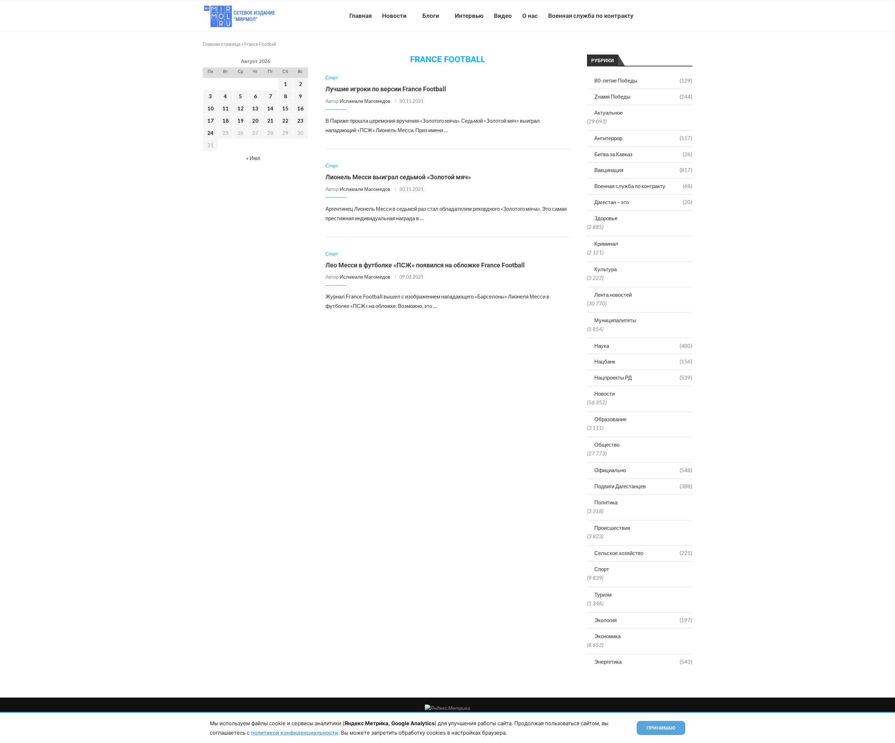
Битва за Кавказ (643, 154)
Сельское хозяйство (643, 553)
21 (270, 120)
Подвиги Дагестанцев (643, 486)
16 (300, 108)
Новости (394, 15)
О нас (530, 15)
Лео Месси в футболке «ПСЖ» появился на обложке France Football (425, 265)
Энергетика (643, 661)
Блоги (430, 15)
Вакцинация (643, 170)
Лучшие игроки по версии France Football (385, 89)
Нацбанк (643, 361)
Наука (643, 345)
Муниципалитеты (615, 320)
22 (285, 120)
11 (225, 108)
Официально (643, 470)
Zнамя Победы (643, 96)
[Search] (688, 15)
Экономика (607, 636)
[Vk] (663, 15)
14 (270, 108)
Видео (503, 15)
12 (240, 108)
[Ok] (678, 15)
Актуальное (608, 112)
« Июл (253, 158)
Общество (607, 444)
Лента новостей (613, 294)
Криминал (606, 243)
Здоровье (605, 218)
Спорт (601, 569)
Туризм (602, 594)
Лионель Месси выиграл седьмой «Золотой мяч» (398, 177)
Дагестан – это (643, 202)
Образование (610, 419)
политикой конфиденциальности (294, 732)
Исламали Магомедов (365, 101)
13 (255, 108)
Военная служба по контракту (590, 15)
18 (225, 120)
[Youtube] (656, 15)
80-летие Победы (643, 80)
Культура (605, 269)
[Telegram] (671, 15)
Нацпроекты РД (643, 377)
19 (240, 120)
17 (210, 120)
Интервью (469, 15)
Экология (643, 620)
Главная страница (221, 44)
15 (285, 108)
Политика (605, 502)
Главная (360, 15)
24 (210, 133)
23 (300, 120)
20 (255, 120)
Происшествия (612, 528)
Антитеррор (643, 138)
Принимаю (660, 728)
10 (210, 108)
